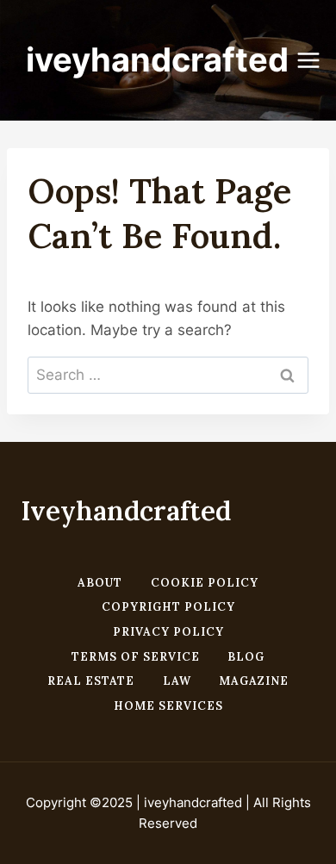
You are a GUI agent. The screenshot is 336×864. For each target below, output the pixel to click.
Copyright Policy (168, 607)
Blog (245, 657)
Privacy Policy (168, 632)
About (100, 582)
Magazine (254, 681)
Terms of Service (136, 657)
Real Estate (90, 681)
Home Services (168, 706)
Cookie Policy (204, 582)
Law (177, 681)
